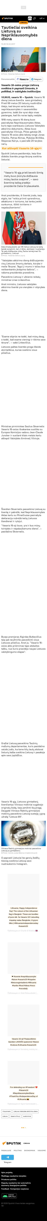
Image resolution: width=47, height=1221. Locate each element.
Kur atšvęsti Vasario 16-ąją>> (22, 148)
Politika (18, 1150)
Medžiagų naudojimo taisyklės (13, 1176)
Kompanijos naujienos (19, 1189)
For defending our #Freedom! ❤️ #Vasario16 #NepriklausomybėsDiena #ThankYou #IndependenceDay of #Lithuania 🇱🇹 (23, 1093)
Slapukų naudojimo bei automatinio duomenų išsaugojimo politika (16, 1184)
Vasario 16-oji (15, 1116)
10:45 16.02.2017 (8, 44)
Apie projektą (6, 1172)
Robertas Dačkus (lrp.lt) (16, 74)
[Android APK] (9, 1196)
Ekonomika (29, 1150)
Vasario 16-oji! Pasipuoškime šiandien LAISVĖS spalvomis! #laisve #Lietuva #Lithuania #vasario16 (23, 1042)
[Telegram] (36, 79)
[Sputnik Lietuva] (7, 19)
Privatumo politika (8, 1179)
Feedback (5, 1189)
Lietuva (4, 1116)
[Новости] (23, 79)
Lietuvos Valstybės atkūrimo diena (25, 1111)
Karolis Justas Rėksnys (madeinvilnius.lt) (22, 853)
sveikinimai (27, 1116)
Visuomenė (6, 1111)
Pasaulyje (6, 1150)
